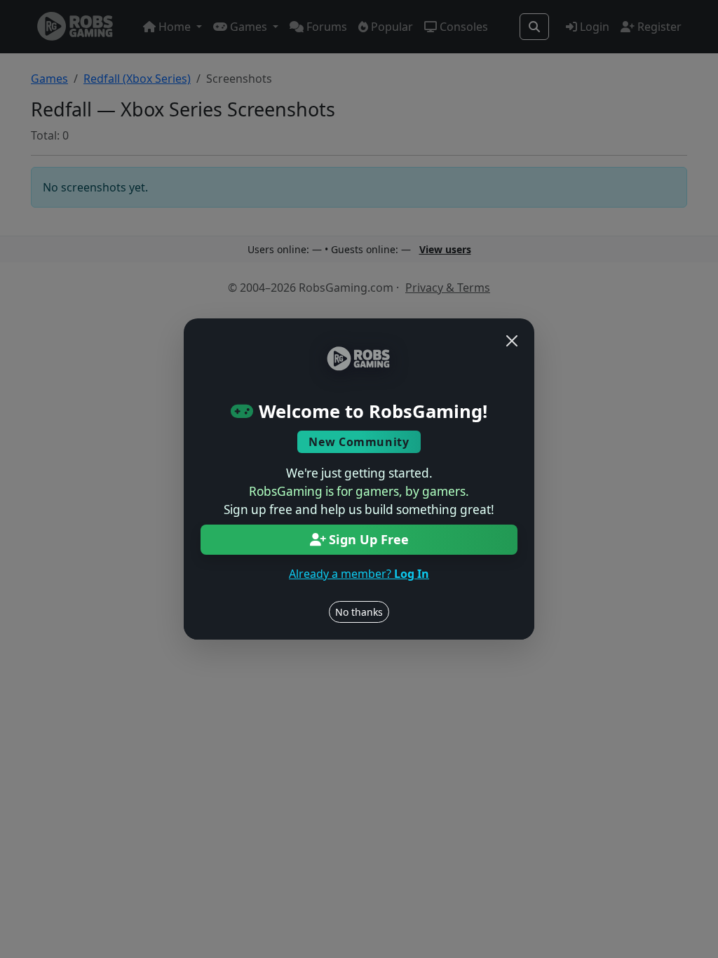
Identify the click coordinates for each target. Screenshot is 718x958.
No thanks (359, 612)
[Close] (512, 341)
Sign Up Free (369, 539)
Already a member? (359, 573)
